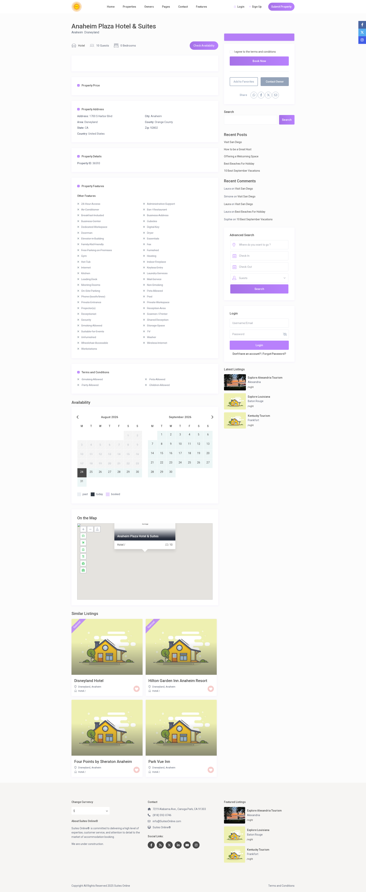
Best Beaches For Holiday (239, 163)
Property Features (93, 186)
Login (259, 345)
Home (111, 6)
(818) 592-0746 (162, 815)
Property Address (93, 109)
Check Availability (203, 45)
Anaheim (77, 32)
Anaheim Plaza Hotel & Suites (138, 536)
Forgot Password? (274, 353)
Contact (183, 6)
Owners (149, 6)
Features (201, 6)
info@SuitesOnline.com (167, 821)
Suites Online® (162, 827)
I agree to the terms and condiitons (255, 51)
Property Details (92, 156)
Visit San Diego (233, 142)
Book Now (259, 61)
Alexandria (254, 382)
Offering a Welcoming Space (241, 156)
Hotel (81, 45)
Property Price (91, 85)
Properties (129, 6)
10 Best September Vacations (242, 170)
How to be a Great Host (237, 149)
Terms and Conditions (95, 372)
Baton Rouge (255, 401)
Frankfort (253, 420)
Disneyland (91, 32)
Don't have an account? (247, 353)
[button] (145, 556)
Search (229, 112)
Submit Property (281, 6)
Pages (166, 6)
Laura (227, 204)
